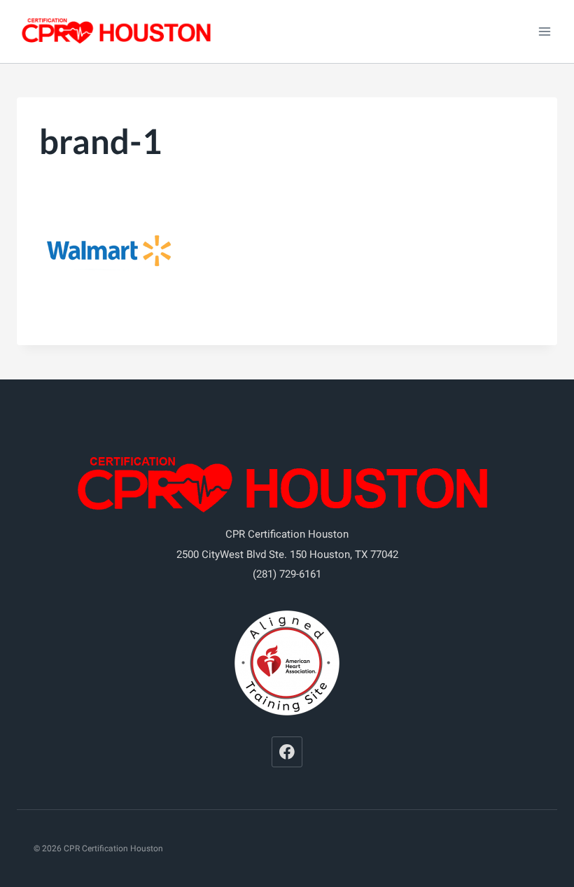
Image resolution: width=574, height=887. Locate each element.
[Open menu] (544, 31)
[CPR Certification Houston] (118, 32)
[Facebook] (287, 751)
